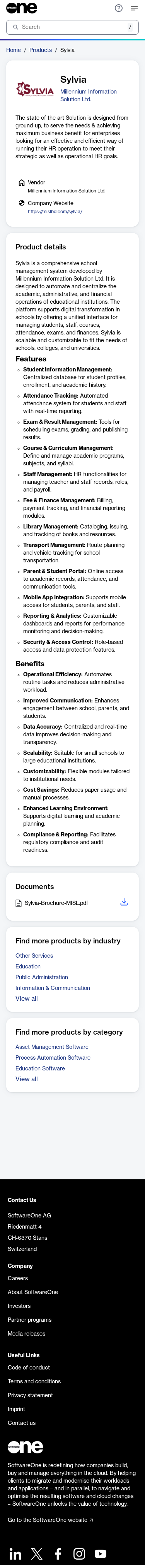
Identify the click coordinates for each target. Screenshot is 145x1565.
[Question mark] (118, 8)
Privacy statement (30, 1395)
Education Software (40, 1069)
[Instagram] (78, 1555)
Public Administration (41, 977)
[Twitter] (36, 1555)
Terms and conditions (34, 1381)
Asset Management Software (52, 1047)
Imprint (16, 1409)
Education (28, 967)
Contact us (22, 1423)
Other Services (34, 956)
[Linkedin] (14, 1555)
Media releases (26, 1334)
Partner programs (29, 1320)
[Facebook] (57, 1555)
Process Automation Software (52, 1058)
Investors (19, 1306)
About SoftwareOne (33, 1292)
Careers (18, 1278)
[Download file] (125, 903)
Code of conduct (29, 1368)
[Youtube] (99, 1555)
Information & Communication (52, 988)
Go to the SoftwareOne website (47, 1520)
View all (26, 999)
